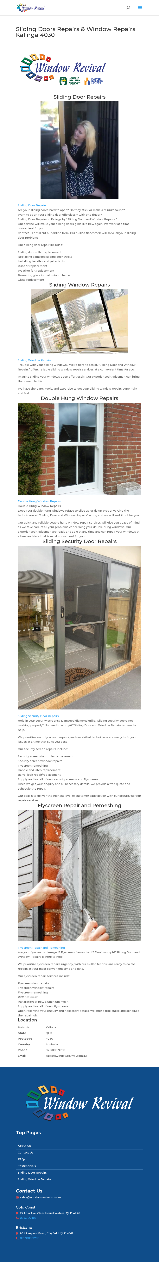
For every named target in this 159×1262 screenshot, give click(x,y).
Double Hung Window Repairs (39, 501)
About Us (24, 1146)
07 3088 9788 (29, 1238)
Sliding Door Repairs (32, 205)
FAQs (21, 1159)
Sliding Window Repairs (35, 360)
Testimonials (27, 1166)
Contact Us (25, 1152)
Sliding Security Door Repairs (38, 716)
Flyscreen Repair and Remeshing (41, 947)
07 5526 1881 (29, 1218)
